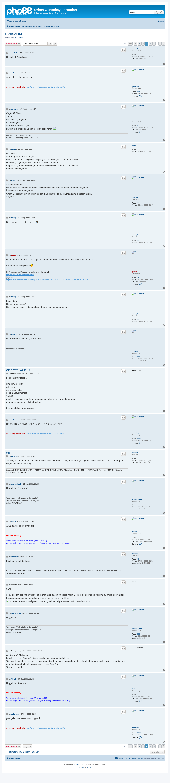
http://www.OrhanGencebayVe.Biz (20, 275)
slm (8, 452)
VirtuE (134, 531)
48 (138, 458)
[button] (130, 44)
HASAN (135, 351)
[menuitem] (22, 21)
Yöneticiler (19, 38)
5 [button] (154, 43)
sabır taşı (135, 86)
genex (134, 272)
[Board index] (19, 10)
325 (138, 505)
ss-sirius (135, 120)
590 (138, 537)
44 (138, 203)
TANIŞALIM (13, 34)
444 (138, 357)
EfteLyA (135, 197)
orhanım (135, 453)
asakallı (135, 49)
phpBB (76, 764)
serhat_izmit (137, 499)
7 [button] (160, 43)
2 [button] (143, 43)
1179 (139, 92)
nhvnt (134, 146)
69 (138, 54)
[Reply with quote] (123, 50)
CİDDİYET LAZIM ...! (18, 370)
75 (138, 125)
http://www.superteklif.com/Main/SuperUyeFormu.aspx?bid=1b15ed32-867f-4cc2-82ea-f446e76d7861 (47, 280)
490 (138, 277)
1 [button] (139, 43)
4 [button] (150, 43)
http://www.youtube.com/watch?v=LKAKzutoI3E (46, 87)
